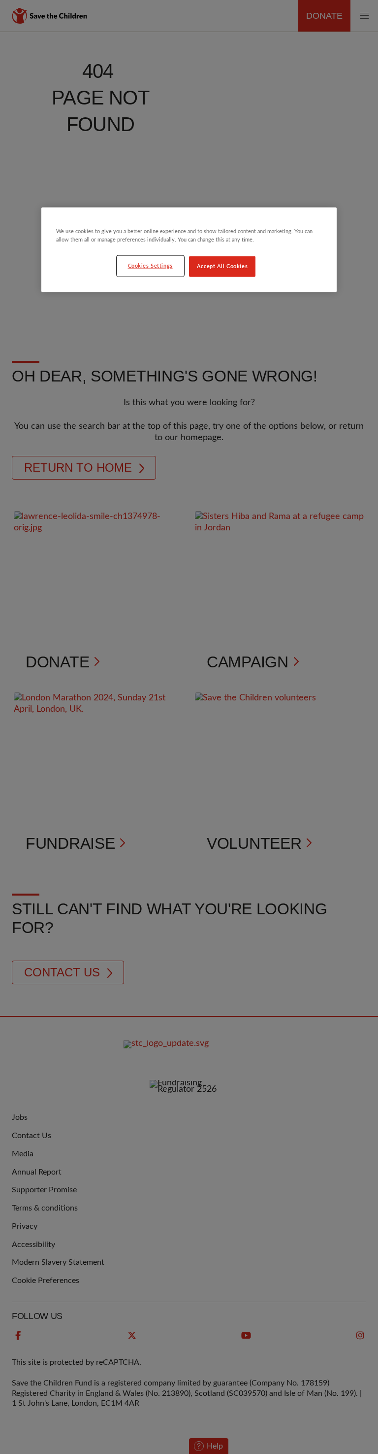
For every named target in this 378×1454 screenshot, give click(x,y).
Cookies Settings (150, 265)
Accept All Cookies (222, 266)
